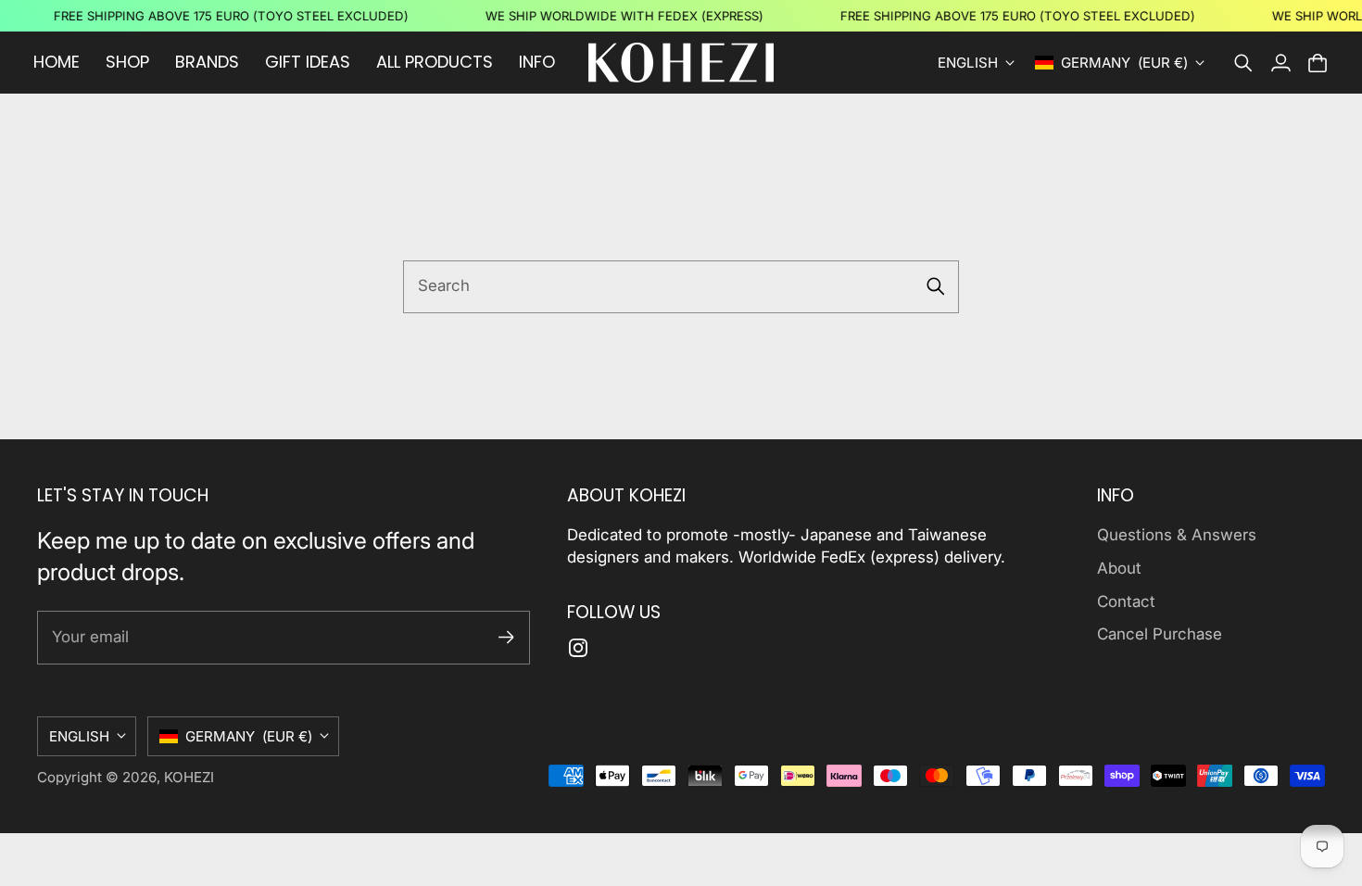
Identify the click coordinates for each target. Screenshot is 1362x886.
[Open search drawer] (1243, 63)
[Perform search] (936, 286)
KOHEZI (189, 777)
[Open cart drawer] (1317, 63)
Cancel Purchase (1159, 634)
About (1119, 568)
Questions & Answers (1176, 534)
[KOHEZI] (681, 62)
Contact (1126, 601)
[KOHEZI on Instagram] (578, 648)
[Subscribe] (506, 637)
